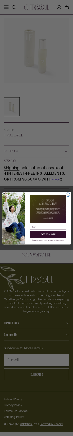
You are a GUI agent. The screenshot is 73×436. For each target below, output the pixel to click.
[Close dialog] (68, 194)
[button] (48, 234)
